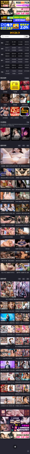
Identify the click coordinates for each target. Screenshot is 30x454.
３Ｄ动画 (27, 47)
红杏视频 (7, 73)
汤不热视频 (26, 71)
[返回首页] (28, 451)
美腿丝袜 (7, 61)
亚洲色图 (14, 59)
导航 (2, 72)
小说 (2, 66)
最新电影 (3, 279)
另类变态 (27, 56)
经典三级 (14, 56)
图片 (2, 60)
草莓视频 (20, 71)
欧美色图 (20, 59)
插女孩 (7, 71)
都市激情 (7, 65)
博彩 (2, 43)
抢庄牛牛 (27, 44)
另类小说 (14, 67)
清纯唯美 (14, 61)
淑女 (24, 279)
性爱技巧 (27, 67)
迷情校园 (7, 67)
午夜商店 (14, 71)
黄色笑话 (20, 67)
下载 (28, 122)
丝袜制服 (14, 50)
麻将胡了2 (7, 44)
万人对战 (20, 42)
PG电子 (7, 42)
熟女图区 (20, 61)
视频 (2, 49)
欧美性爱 (27, 53)
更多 (28, 145)
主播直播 (20, 50)
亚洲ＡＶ (7, 47)
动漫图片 (27, 59)
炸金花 (13, 44)
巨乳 (24, 145)
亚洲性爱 (7, 53)
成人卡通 (20, 53)
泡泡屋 (13, 73)
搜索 (27, 36)
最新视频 (3, 146)
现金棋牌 (20, 44)
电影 (2, 54)
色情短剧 (20, 73)
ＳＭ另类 (27, 50)
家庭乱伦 (14, 65)
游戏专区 (27, 42)
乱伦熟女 (20, 56)
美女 (19, 145)
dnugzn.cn (15, 32)
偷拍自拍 (14, 53)
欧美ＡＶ (20, 47)
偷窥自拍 (7, 59)
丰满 (19, 279)
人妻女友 (20, 65)
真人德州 (14, 42)
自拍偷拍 (14, 47)
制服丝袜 (7, 56)
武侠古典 (27, 65)
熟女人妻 (7, 50)
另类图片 (27, 61)
